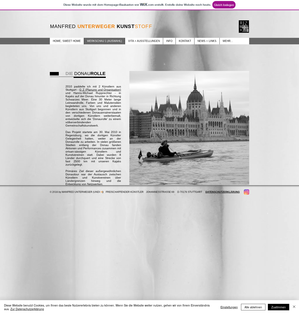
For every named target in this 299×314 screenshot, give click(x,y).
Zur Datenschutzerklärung (27, 309)
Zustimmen (278, 307)
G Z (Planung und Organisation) (100, 89)
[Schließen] (294, 307)
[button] (189, 128)
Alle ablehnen (253, 307)
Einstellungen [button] (229, 307)
